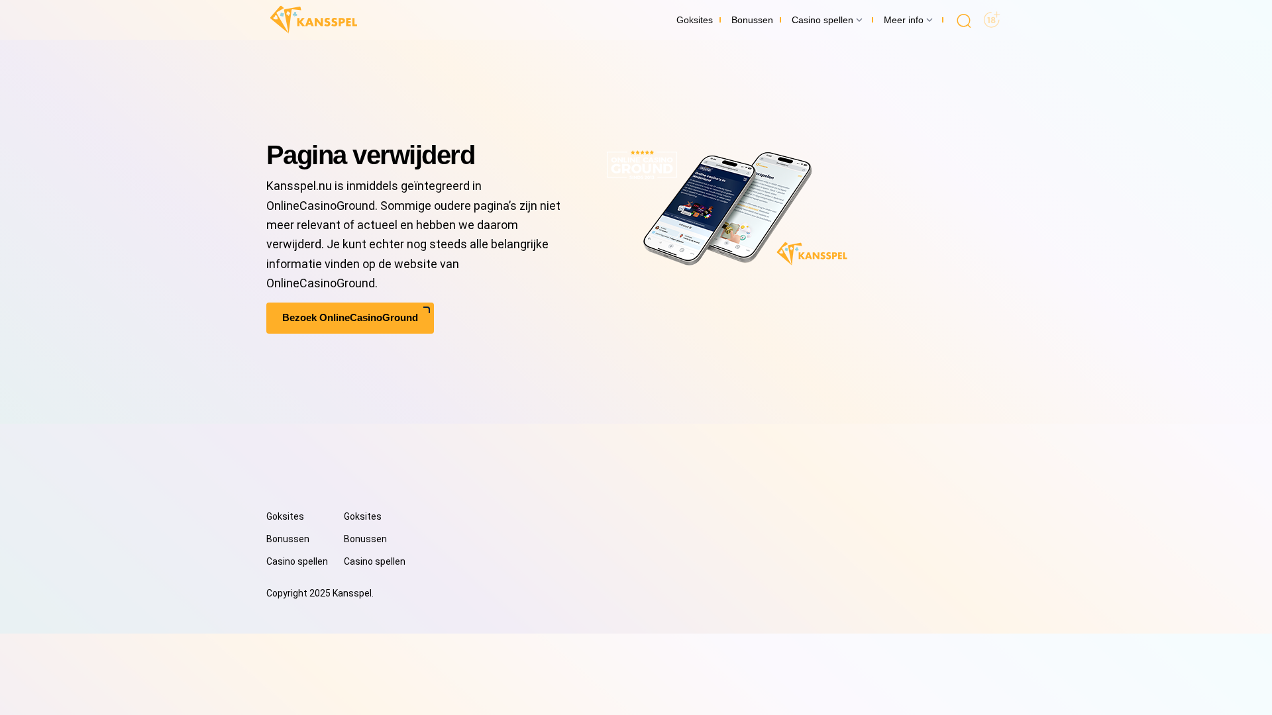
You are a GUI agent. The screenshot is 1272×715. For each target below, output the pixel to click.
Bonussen (287, 539)
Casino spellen (297, 561)
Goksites (285, 516)
